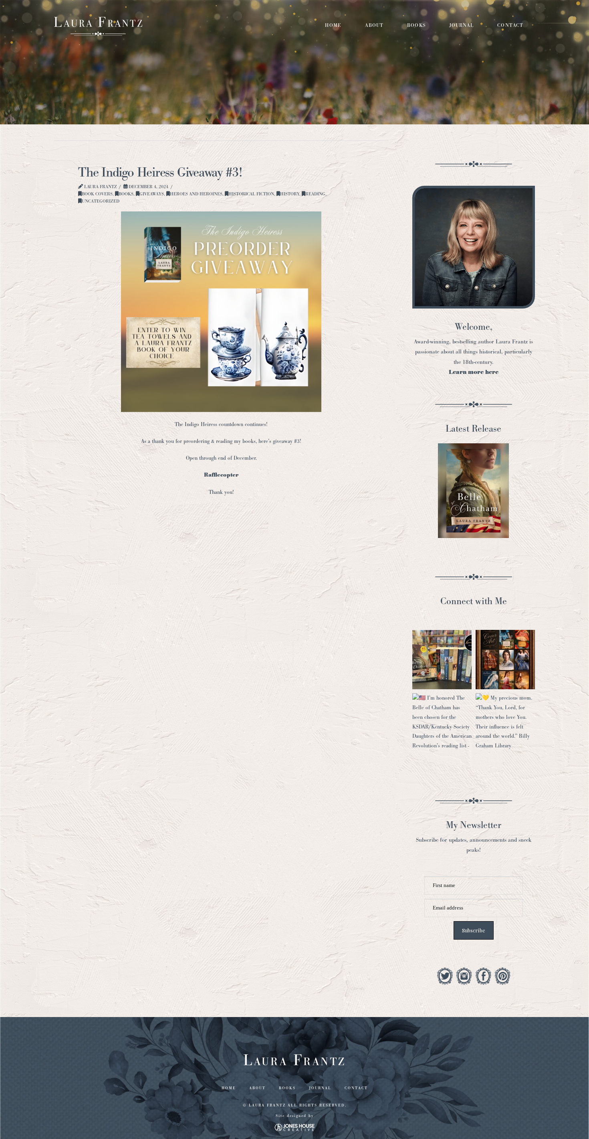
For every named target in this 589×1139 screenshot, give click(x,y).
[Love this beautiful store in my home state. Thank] (442, 659)
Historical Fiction (251, 194)
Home (229, 1088)
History (289, 194)
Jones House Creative (294, 1127)
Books (126, 194)
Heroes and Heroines (196, 194)
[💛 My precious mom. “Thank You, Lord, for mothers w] (505, 723)
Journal (320, 1088)
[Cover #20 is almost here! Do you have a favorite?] (505, 659)
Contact (356, 1088)
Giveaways (151, 194)
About (257, 1088)
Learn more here (473, 372)
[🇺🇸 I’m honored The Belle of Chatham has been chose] (442, 723)
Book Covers (97, 194)
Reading (315, 194)
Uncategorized (100, 201)
